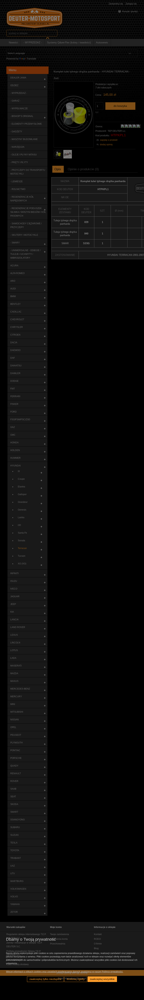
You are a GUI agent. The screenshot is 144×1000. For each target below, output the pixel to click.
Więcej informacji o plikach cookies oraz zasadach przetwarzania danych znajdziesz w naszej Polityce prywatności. (64, 971)
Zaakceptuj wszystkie (102, 979)
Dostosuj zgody (76, 979)
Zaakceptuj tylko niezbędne (45, 979)
